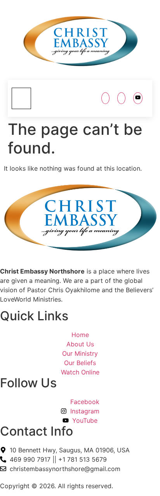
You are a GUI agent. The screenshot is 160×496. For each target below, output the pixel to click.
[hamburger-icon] (21, 98)
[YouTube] (138, 98)
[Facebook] (105, 98)
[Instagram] (121, 98)
